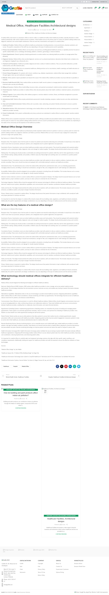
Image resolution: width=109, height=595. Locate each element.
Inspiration (86, 45)
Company (41, 560)
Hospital (15, 366)
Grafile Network (25, 560)
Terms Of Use (41, 572)
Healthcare (6, 366)
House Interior (30, 389)
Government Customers (62, 569)
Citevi (21, 569)
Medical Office (25, 366)
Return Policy (41, 575)
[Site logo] (11, 8)
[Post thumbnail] (89, 59)
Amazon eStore (78, 563)
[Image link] (6, 560)
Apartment (9, 389)
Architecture (31, 21)
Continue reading (20, 408)
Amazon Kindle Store (79, 566)
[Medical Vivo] (54, 551)
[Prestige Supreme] (9, 551)
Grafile (21, 563)
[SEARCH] (77, 8)
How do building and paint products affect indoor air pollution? (102, 57)
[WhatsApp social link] (74, 366)
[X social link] (61, 366)
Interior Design (49, 21)
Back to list (40, 376)
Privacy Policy (41, 569)
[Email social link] (84, 1)
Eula (39, 566)
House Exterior (88, 36)
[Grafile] (39, 551)
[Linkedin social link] (89, 1)
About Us (58, 563)
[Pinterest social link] (66, 366)
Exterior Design (40, 21)
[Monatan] (24, 551)
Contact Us (59, 566)
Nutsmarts (22, 572)
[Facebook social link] (82, 1)
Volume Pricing (60, 572)
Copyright (40, 563)
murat (37, 30)
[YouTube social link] (86, 1)
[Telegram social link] (78, 366)
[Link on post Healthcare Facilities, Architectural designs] (61, 452)
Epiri (21, 566)
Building (23, 389)
